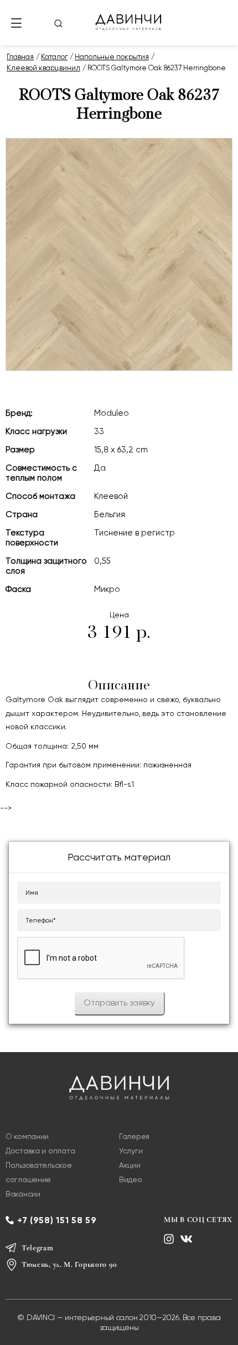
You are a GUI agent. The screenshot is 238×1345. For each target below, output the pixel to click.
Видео (130, 1179)
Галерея (134, 1136)
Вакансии (23, 1193)
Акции (130, 1165)
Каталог (54, 57)
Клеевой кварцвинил (43, 68)
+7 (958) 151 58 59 (57, 1220)
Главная (20, 57)
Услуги (130, 1150)
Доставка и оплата (40, 1150)
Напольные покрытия (112, 57)
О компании (27, 1136)
